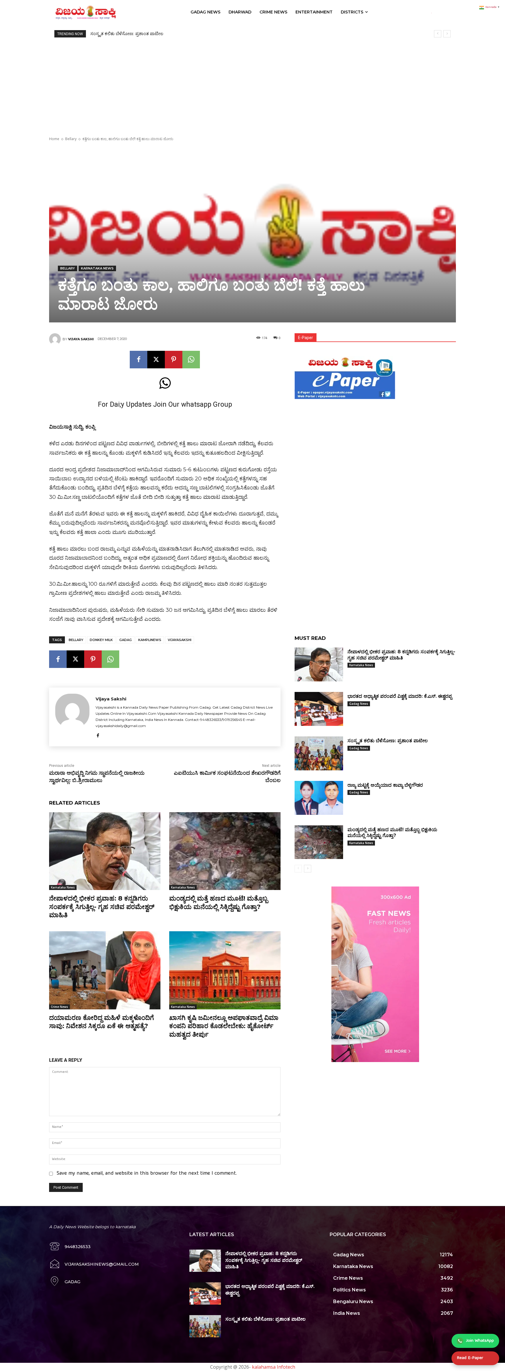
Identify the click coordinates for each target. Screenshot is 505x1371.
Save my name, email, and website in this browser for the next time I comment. (147, 1173)
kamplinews (149, 640)
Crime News (59, 1007)
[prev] (437, 33)
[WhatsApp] (191, 359)
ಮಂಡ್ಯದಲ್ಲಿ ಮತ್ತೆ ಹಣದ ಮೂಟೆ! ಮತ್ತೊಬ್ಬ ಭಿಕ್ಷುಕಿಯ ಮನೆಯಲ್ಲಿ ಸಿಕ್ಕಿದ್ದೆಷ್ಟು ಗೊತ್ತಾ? (218, 902)
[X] (156, 359)
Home (54, 138)
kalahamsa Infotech (273, 1367)
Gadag (125, 640)
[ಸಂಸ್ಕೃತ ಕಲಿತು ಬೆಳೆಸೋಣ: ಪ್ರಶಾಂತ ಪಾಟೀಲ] (319, 753)
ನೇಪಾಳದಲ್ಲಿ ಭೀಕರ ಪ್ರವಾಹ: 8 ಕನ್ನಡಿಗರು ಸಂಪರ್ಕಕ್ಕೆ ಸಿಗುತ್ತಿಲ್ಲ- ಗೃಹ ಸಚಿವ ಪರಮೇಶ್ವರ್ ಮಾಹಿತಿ (101, 906)
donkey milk (101, 640)
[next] (447, 33)
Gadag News (358, 704)
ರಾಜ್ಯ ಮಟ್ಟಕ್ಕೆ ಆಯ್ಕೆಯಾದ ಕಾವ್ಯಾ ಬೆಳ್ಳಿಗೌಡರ (125, 33)
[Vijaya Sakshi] (56, 339)
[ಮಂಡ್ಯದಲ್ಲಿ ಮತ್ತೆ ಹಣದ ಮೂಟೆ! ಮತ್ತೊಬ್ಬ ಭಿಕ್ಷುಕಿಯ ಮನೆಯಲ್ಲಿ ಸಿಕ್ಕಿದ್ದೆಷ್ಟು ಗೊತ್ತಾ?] (225, 851)
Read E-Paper (470, 1358)
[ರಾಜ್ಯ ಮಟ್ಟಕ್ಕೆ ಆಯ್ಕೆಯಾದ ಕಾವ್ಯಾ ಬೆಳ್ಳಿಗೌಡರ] (319, 798)
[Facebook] (138, 359)
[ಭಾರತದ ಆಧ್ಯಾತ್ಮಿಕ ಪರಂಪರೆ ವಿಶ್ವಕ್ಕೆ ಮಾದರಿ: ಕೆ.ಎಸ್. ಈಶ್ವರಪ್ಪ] (319, 709)
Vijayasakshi (179, 640)
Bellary (71, 138)
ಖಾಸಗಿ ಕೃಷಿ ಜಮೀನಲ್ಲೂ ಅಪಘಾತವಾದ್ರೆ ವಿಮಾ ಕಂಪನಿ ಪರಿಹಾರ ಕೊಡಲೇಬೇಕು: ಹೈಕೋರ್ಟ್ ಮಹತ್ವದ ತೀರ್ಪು (224, 1026)
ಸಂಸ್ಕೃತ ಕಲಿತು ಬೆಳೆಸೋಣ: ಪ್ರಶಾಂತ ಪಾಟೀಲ (387, 740)
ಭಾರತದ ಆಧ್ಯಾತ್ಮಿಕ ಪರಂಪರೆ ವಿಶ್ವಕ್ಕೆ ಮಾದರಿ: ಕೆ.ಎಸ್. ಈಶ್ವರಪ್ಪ (399, 696)
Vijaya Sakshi (81, 339)
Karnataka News (97, 268)
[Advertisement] (252, 81)
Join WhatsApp (480, 1341)
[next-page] (307, 868)
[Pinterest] (173, 359)
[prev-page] (298, 868)
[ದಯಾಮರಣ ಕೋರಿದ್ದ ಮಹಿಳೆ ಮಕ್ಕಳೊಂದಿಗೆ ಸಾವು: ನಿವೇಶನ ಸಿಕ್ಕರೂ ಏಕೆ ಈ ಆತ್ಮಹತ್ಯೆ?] (104, 970)
